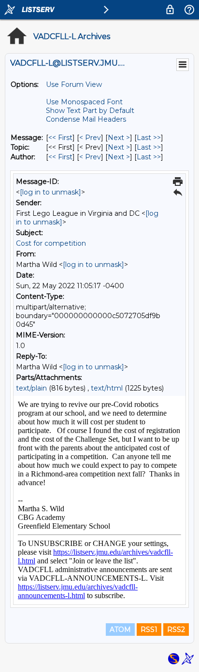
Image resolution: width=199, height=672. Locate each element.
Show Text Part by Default (90, 110)
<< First (60, 137)
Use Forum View (74, 84)
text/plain (31, 388)
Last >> (149, 137)
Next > (119, 137)
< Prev (90, 137)
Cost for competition (51, 243)
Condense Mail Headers (86, 119)
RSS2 (176, 629)
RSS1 (149, 629)
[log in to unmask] (50, 192)
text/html (107, 388)
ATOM (120, 629)
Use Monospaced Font (84, 102)
